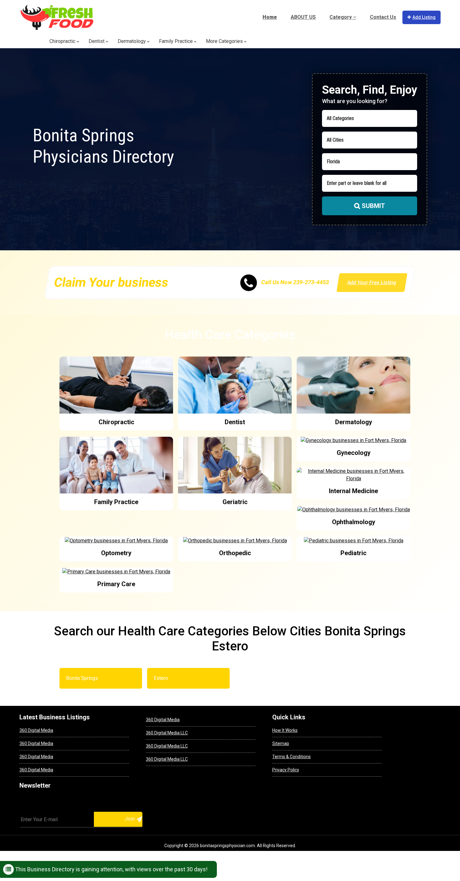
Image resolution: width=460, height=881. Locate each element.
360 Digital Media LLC (167, 732)
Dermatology (132, 41)
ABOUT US (303, 17)
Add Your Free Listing (372, 282)
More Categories (225, 41)
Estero (161, 678)
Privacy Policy (285, 769)
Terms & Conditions (291, 756)
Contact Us (383, 17)
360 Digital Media (36, 730)
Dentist (97, 41)
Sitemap (280, 743)
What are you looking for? (354, 101)
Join (130, 819)
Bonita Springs (82, 678)
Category (341, 17)
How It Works (285, 730)
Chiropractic (63, 41)
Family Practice (176, 41)
